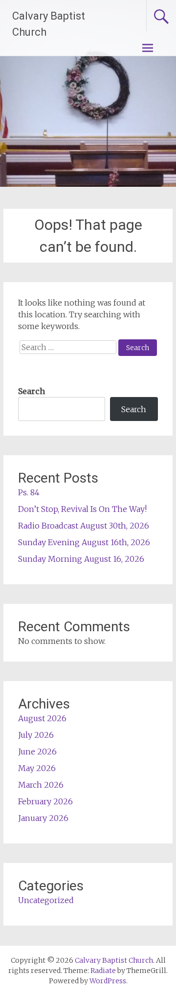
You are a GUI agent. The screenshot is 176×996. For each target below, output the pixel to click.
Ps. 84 (29, 492)
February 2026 (45, 801)
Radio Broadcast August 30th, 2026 (83, 526)
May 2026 (37, 768)
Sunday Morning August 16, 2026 (81, 559)
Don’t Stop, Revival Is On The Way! (82, 509)
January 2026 (43, 818)
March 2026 (41, 785)
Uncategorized (46, 900)
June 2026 (37, 751)
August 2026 (42, 718)
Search (31, 391)
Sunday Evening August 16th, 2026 (84, 542)
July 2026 (36, 735)
